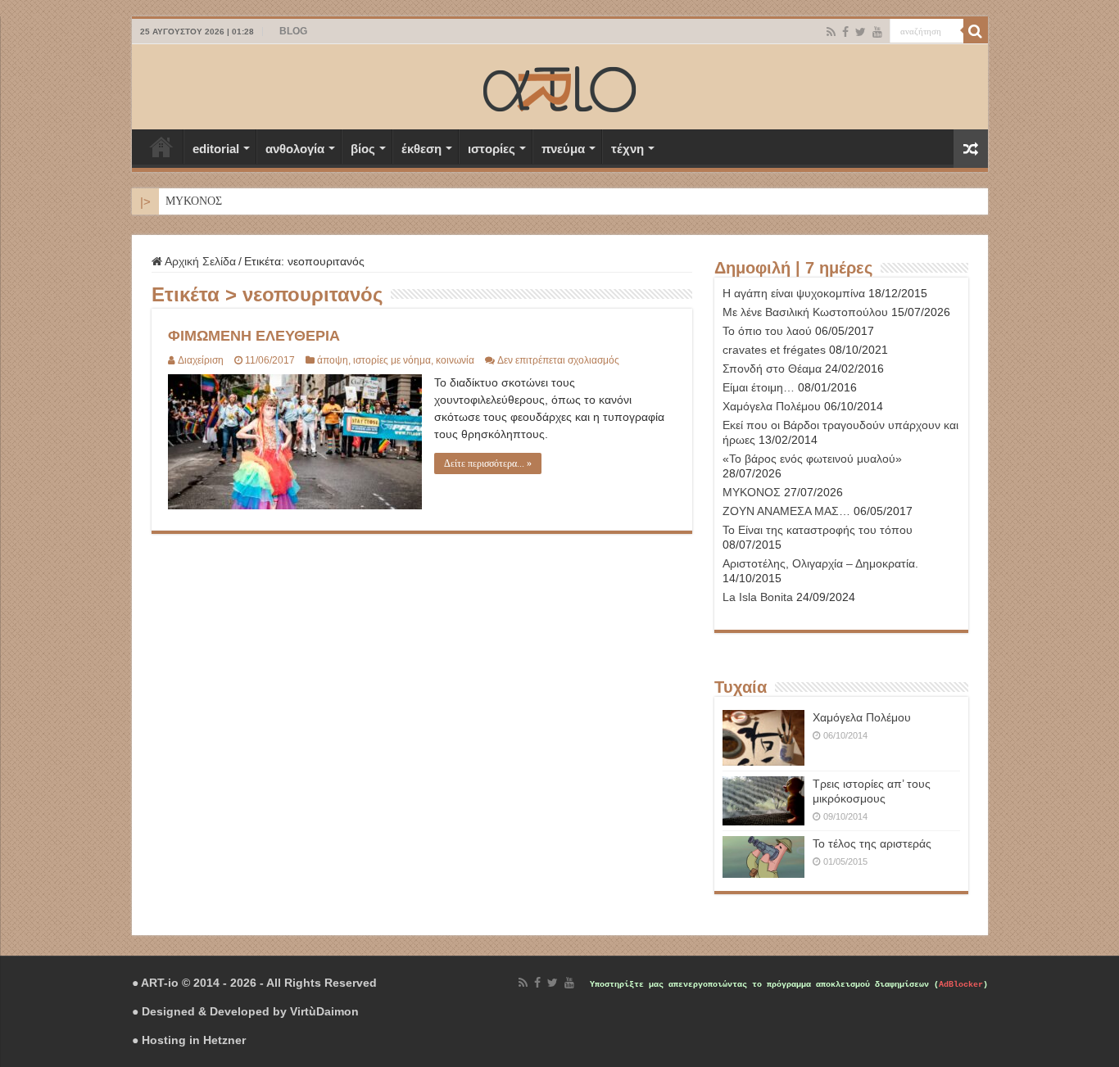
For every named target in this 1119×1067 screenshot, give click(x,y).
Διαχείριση (201, 360)
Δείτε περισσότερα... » (488, 463)
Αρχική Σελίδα (161, 146)
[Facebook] (845, 32)
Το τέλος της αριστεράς (872, 843)
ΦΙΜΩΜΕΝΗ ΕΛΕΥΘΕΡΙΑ (254, 336)
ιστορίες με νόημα (392, 360)
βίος (363, 149)
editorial (216, 149)
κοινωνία (455, 360)
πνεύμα (563, 149)
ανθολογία (294, 149)
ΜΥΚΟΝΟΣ (193, 201)
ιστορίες (491, 149)
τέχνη (627, 149)
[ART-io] (559, 87)
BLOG (293, 31)
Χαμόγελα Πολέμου (862, 717)
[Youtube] (877, 32)
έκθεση (421, 149)
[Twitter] (861, 32)
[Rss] (831, 32)
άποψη (332, 360)
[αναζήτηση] (975, 31)
